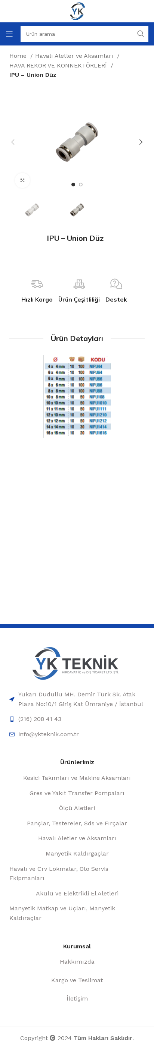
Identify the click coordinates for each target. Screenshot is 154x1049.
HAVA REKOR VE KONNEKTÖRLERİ (59, 65)
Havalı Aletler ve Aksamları (75, 55)
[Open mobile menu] (9, 33)
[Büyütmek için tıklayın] (22, 180)
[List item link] (77, 699)
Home (18, 55)
